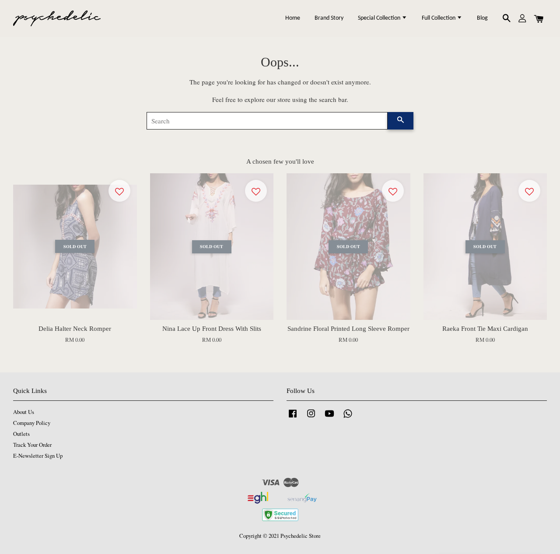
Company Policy (31, 423)
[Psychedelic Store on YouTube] (329, 417)
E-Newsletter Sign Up (38, 455)
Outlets (21, 434)
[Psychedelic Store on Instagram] (311, 417)
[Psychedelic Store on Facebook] (293, 417)
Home (292, 18)
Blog (482, 18)
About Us (23, 412)
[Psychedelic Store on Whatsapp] (348, 417)
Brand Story (329, 18)
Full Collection (439, 18)
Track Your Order (32, 445)
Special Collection (380, 18)
